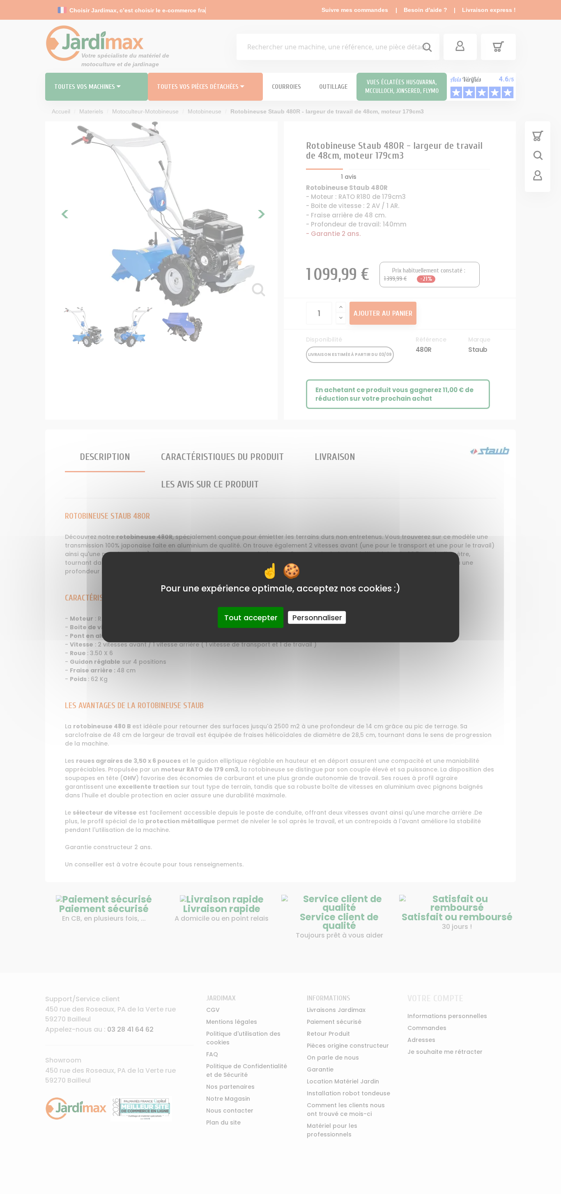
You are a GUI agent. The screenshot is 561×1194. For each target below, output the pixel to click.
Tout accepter (251, 617)
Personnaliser (317, 617)
